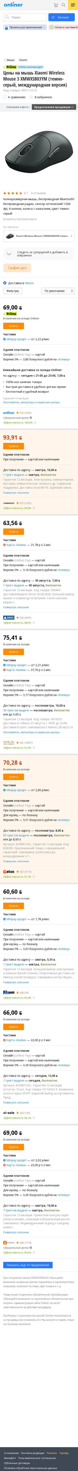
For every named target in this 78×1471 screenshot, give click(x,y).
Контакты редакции (32, 1453)
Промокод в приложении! (26, 27)
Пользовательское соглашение (37, 1458)
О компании (11, 1453)
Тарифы (64, 1453)
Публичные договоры (17, 1463)
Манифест (10, 1458)
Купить (13, 326)
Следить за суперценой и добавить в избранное (42, 254)
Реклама (52, 1453)
